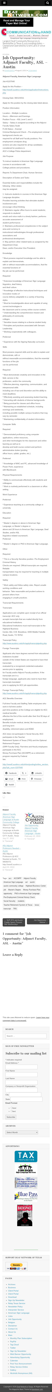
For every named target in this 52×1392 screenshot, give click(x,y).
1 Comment (32, 70)
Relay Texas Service (16, 1303)
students (21, 901)
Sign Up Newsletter (18, 1351)
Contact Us (12, 1329)
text (14, 1111)
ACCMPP (17, 878)
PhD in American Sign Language (27, 894)
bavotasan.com (37, 1389)
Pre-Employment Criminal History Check (19, 897)
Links (10, 1316)
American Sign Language (13, 882)
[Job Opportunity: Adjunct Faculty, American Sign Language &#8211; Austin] (34, 818)
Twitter (13, 1348)
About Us (12, 1332)
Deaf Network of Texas (25, 1387)
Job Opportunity (15, 1319)
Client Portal (13, 1291)
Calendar (14, 1360)
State (7, 1099)
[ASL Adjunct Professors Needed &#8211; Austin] (14, 857)
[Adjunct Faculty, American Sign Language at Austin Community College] (14, 827)
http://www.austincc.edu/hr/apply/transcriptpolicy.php (25, 643)
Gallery (13, 1370)
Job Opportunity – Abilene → (41, 921)
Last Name (10, 1078)
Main (10, 1335)
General (6, 54)
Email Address (12, 1063)
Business (12, 1287)
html (14, 1108)
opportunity (8, 894)
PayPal (13, 1341)
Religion (11, 1322)
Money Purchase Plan (31, 890)
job (5, 890)
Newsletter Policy (15, 1307)
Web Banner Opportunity (20, 1354)
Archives (11, 1284)
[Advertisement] (26, 1240)
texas (37, 905)
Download (12, 1297)
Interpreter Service (16, 1310)
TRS (15, 909)
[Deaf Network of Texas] (25, 12)
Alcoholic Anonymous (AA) (21, 1373)
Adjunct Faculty (30, 878)
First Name (10, 1071)
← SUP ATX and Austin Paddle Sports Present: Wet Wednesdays (13, 922)
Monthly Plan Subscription (21, 1338)
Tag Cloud (14, 1345)
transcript (7, 909)
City (7, 1095)
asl (26, 882)
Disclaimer (12, 1326)
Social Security (9, 901)
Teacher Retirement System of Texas (18, 905)
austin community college (13, 886)
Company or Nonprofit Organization (20, 1086)
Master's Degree (14, 890)
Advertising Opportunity (20, 1357)
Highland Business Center (36, 886)
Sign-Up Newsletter (16, 1300)
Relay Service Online (19, 1367)
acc (10, 878)
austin (32, 882)
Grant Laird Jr (10, 70)
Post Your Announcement (20, 1364)
